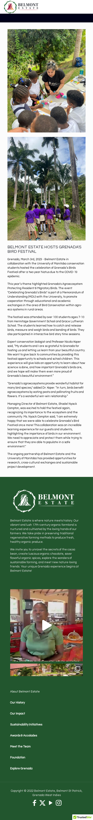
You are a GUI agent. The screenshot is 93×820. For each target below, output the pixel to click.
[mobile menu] (87, 7)
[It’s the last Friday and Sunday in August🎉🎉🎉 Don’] (46, 625)
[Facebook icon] (34, 804)
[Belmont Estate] (21, 6)
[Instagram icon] (58, 804)
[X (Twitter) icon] (42, 804)
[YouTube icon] (50, 804)
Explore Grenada (21, 768)
